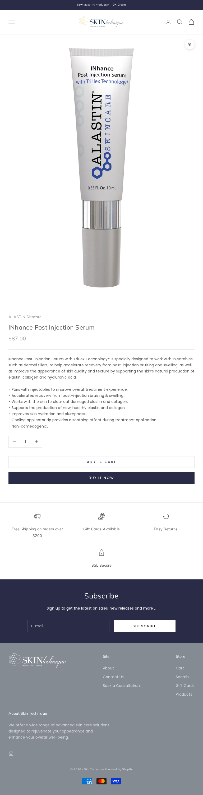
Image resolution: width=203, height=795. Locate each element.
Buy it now (101, 477)
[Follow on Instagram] (11, 753)
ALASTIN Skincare (24, 316)
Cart (180, 668)
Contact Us (113, 676)
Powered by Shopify (119, 769)
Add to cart (101, 461)
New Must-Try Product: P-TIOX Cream (101, 4)
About (108, 668)
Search (182, 676)
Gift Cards (185, 685)
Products (184, 694)
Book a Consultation (121, 685)
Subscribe (144, 626)
